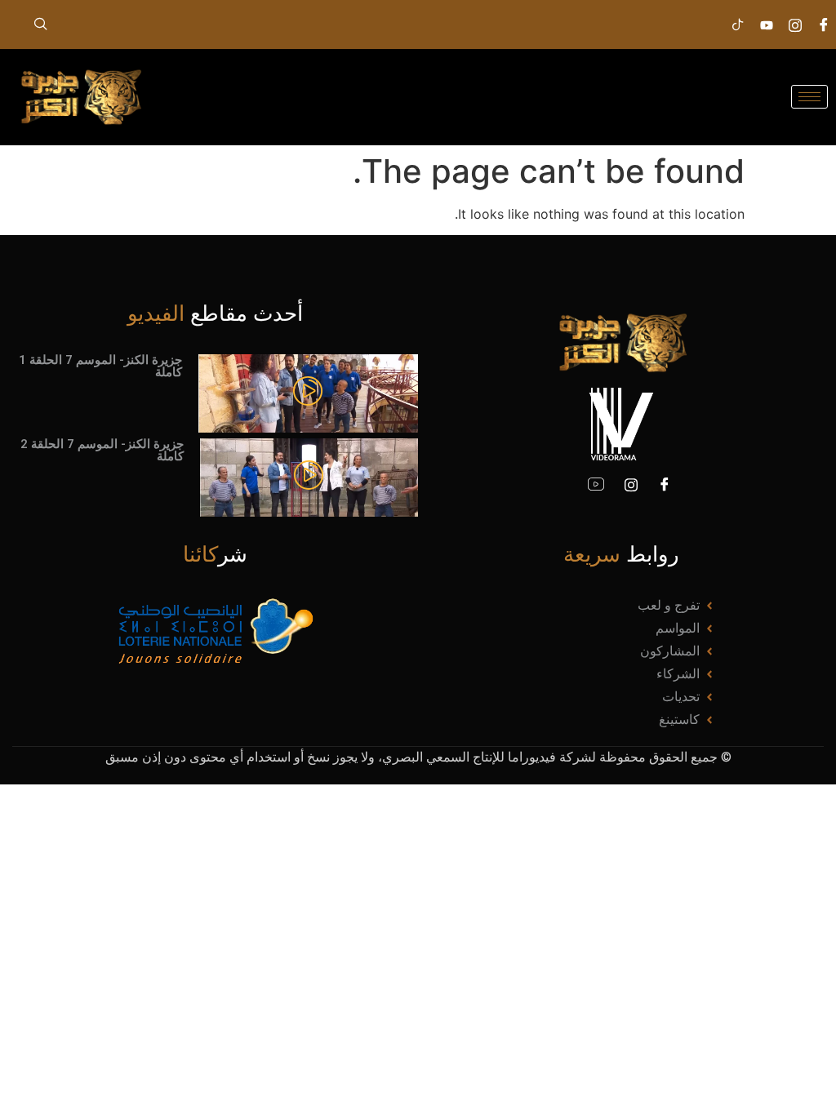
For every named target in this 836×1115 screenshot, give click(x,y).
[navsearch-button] (41, 24)
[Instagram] (795, 24)
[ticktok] (738, 24)
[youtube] (596, 484)
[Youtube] (766, 24)
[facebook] (824, 24)
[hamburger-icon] (809, 97)
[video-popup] (308, 393)
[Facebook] (664, 484)
